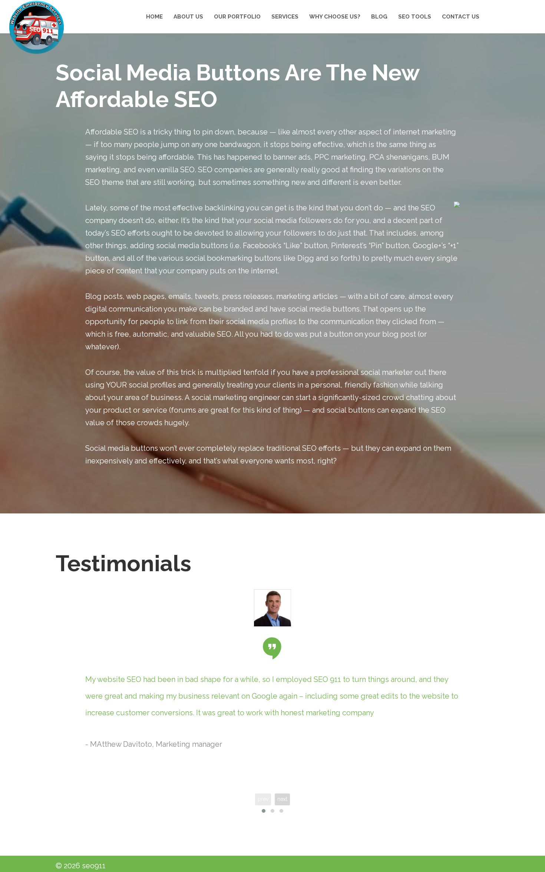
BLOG (379, 16)
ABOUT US (188, 16)
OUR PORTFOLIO (237, 16)
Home (154, 16)
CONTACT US (460, 16)
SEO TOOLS (414, 16)
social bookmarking (218, 258)
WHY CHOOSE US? (334, 16)
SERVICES (284, 16)
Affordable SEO (111, 131)
